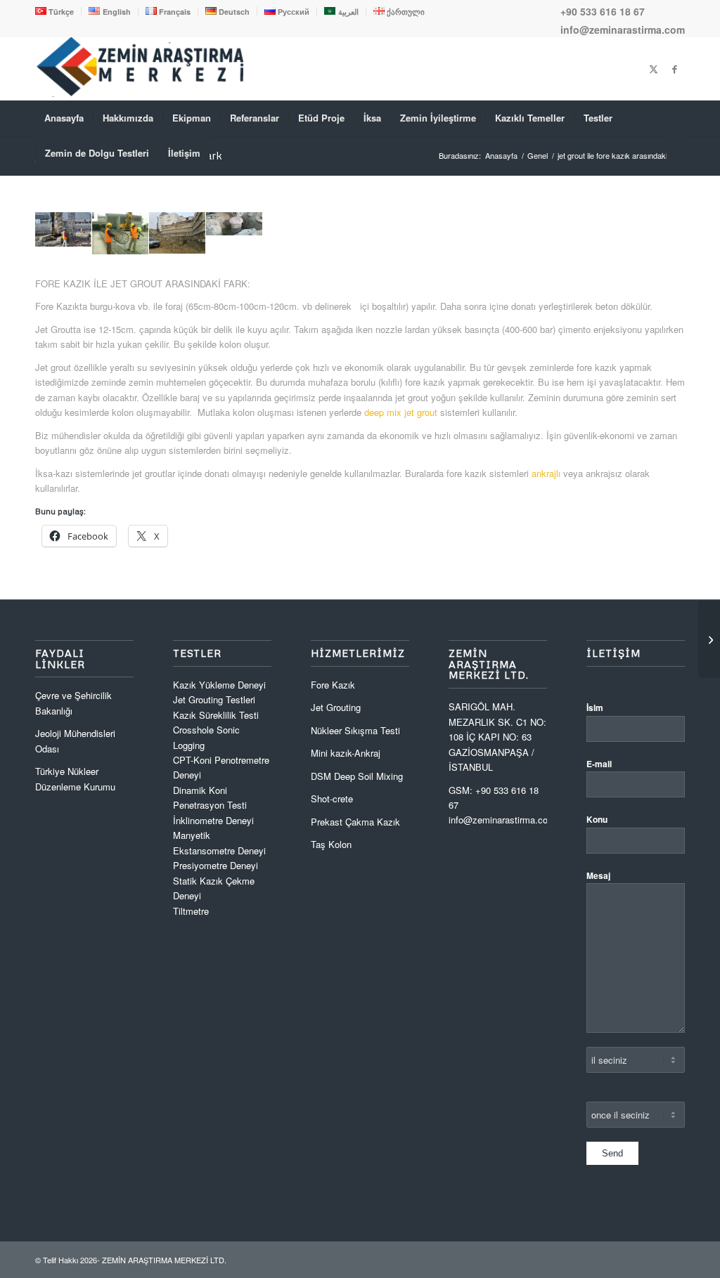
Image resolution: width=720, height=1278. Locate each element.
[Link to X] (653, 68)
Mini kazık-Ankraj (345, 752)
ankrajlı (547, 473)
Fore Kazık (333, 684)
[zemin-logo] (140, 93)
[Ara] (676, 153)
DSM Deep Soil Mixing (357, 776)
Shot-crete (332, 798)
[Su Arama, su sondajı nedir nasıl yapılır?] (709, 639)
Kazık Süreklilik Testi (216, 715)
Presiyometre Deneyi (215, 865)
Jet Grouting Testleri (214, 699)
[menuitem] (58, 11)
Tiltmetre (192, 911)
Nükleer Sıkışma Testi (355, 730)
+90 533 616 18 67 (602, 11)
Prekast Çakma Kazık (355, 821)
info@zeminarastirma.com (622, 29)
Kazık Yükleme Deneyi (219, 684)
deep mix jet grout (400, 412)
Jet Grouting (336, 707)
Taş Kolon (331, 844)
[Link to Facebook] (674, 68)
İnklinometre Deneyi (213, 820)
